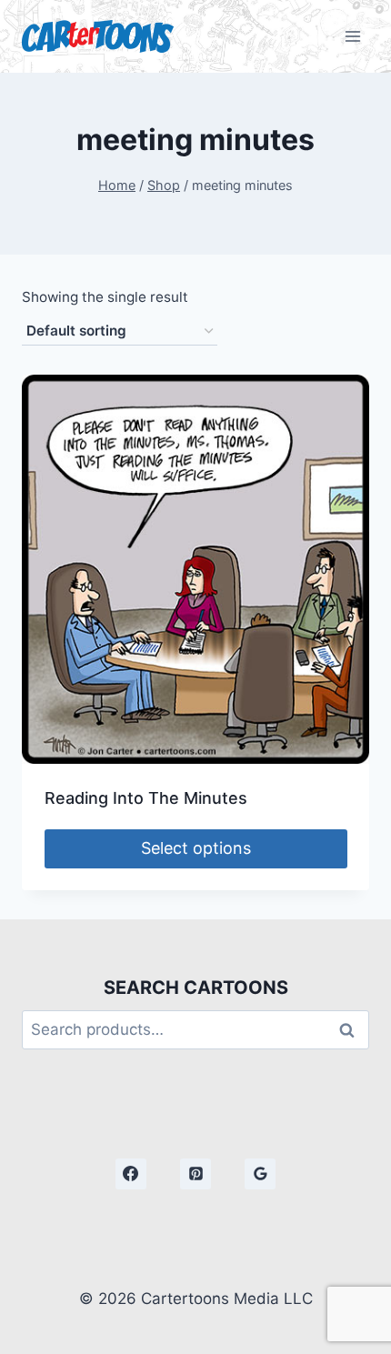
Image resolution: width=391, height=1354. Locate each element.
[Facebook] (130, 1173)
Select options (196, 848)
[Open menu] (352, 36)
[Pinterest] (195, 1173)
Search (352, 1029)
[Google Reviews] (260, 1173)
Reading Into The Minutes (146, 797)
